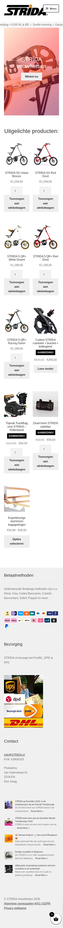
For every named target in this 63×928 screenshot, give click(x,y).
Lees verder (45, 368)
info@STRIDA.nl (14, 754)
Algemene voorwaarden (19, 903)
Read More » (37, 811)
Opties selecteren (17, 541)
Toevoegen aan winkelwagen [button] (16, 203)
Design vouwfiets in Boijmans (29, 852)
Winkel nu (31, 76)
